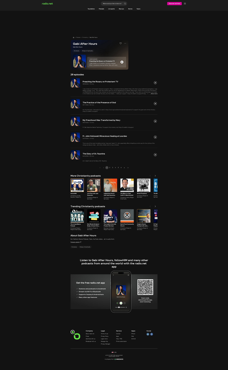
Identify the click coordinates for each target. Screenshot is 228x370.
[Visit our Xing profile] (151, 334)
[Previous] (150, 175)
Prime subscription (121, 341)
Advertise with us (90, 338)
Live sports (111, 9)
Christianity (76, 50)
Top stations (91, 9)
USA (115, 352)
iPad (132, 336)
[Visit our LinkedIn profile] (148, 334)
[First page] (100, 167)
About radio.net (90, 333)
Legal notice (104, 338)
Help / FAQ (119, 338)
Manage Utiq (104, 341)
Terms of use (104, 333)
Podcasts (101, 9)
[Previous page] (103, 167)
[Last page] (127, 167)
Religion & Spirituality (87, 50)
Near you (121, 9)
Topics (138, 9)
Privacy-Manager (105, 344)
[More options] (125, 43)
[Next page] (124, 167)
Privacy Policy (104, 336)
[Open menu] (185, 3)
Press (87, 336)
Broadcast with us (91, 341)
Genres (130, 9)
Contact (118, 333)
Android (133, 338)
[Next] (155, 175)
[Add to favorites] (120, 43)
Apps (117, 336)
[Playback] (122, 62)
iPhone (133, 333)
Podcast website (75, 242)
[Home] (73, 37)
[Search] (125, 3)
